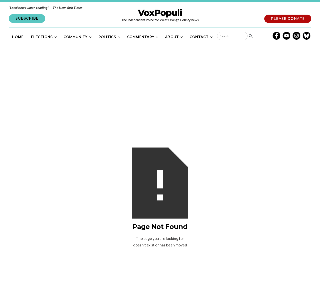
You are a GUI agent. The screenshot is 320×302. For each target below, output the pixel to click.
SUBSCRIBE (27, 18)
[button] (43, 37)
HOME (18, 37)
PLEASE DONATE (288, 19)
